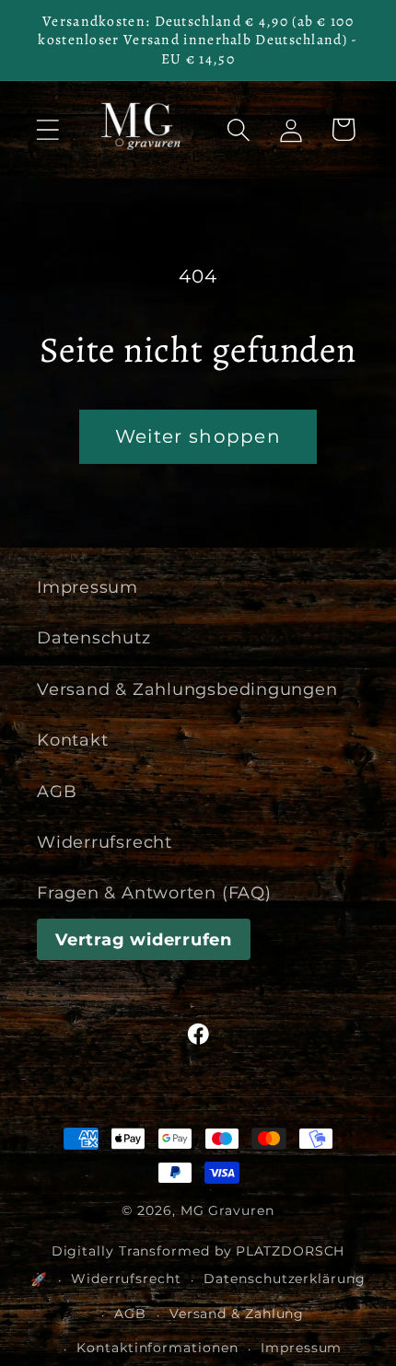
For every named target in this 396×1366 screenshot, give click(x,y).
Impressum (87, 586)
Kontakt (72, 739)
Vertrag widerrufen (143, 939)
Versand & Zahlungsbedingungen (187, 689)
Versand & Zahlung (236, 1313)
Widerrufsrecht (104, 841)
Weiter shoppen (198, 436)
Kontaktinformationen (157, 1347)
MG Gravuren (227, 1210)
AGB (56, 791)
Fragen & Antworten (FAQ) (154, 892)
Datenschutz (94, 637)
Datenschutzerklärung (284, 1278)
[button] (47, 129)
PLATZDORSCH (290, 1251)
